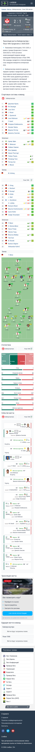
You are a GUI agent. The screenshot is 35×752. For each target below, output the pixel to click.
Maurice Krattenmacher (15, 209)
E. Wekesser (12, 144)
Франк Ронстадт (13, 153)
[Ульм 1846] (28, 23)
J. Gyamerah (12, 115)
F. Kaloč (10, 121)
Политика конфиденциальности (11, 720)
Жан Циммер (12, 150)
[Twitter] (8, 730)
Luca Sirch (11, 110)
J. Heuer (11, 112)
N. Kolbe (11, 194)
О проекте (4, 718)
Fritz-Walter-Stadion (12, 15)
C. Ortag (10, 185)
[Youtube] (12, 730)
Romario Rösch (13, 206)
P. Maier (10, 223)
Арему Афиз (12, 141)
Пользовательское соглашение (11, 723)
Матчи (9, 9)
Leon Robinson (13, 118)
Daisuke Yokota (13, 127)
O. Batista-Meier (13, 226)
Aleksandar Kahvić (14, 246)
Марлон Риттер (13, 130)
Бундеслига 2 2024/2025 (15, 13)
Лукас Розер (12, 229)
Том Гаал (11, 238)
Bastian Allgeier (13, 244)
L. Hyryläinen (12, 200)
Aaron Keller (12, 212)
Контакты (4, 726)
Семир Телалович (14, 215)
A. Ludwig (11, 203)
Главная (3, 9)
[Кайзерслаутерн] (7, 23)
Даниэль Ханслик (14, 133)
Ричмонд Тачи (12, 159)
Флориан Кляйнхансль (15, 124)
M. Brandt (11, 241)
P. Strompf (11, 191)
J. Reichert (11, 188)
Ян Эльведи (12, 107)
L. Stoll (10, 197)
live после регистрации (17, 613)
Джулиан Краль (13, 104)
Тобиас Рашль (12, 156)
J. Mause (11, 165)
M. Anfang (11, 173)
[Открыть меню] (32, 3)
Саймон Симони (13, 147)
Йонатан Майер (13, 235)
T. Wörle (10, 255)
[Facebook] (3, 730)
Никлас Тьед (12, 232)
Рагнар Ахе (11, 162)
